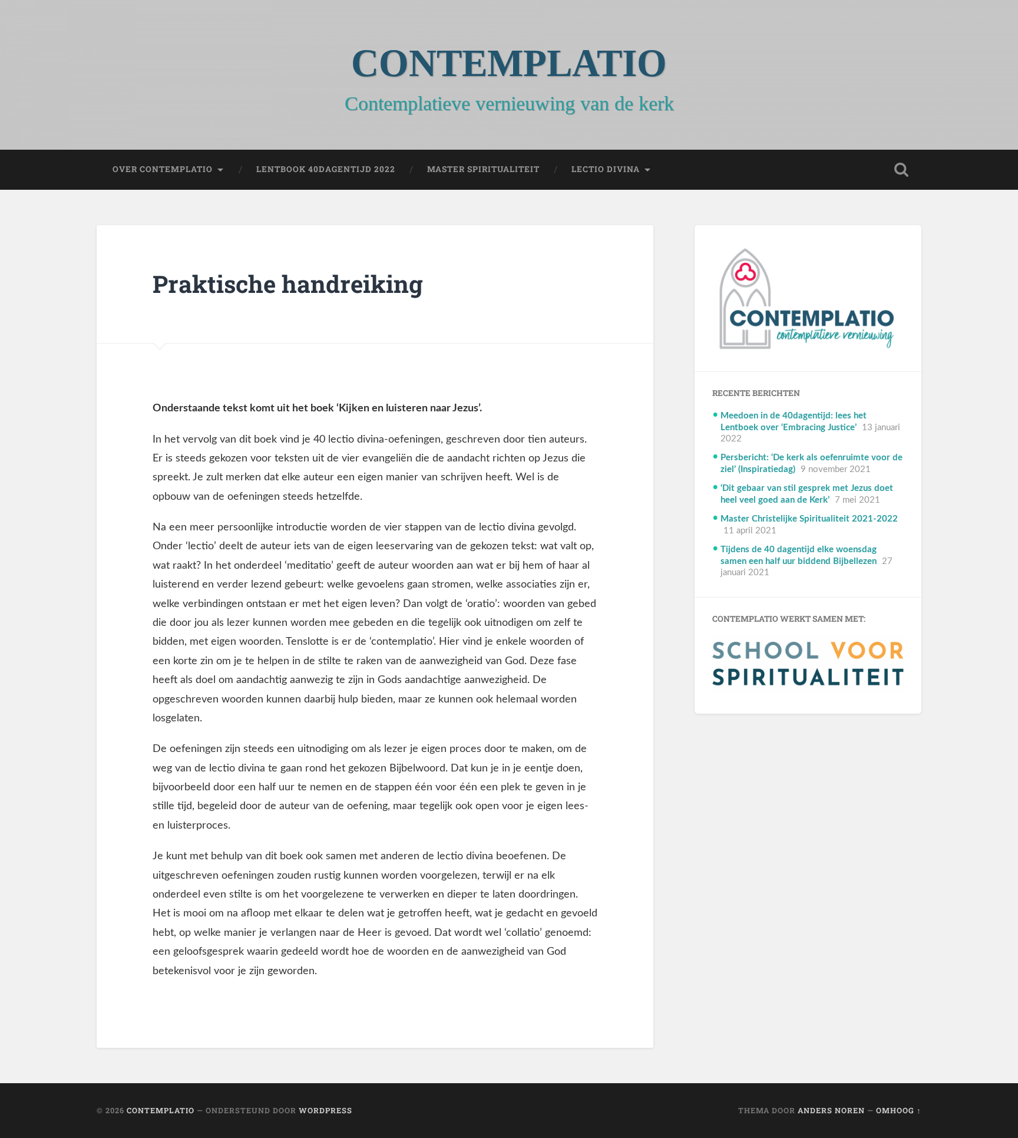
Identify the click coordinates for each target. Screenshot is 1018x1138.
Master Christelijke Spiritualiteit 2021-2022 (809, 518)
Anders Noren (831, 1110)
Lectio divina (605, 169)
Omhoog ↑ (898, 1110)
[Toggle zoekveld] (901, 170)
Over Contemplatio (163, 169)
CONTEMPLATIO (509, 63)
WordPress (325, 1110)
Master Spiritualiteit (483, 169)
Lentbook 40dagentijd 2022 (325, 169)
